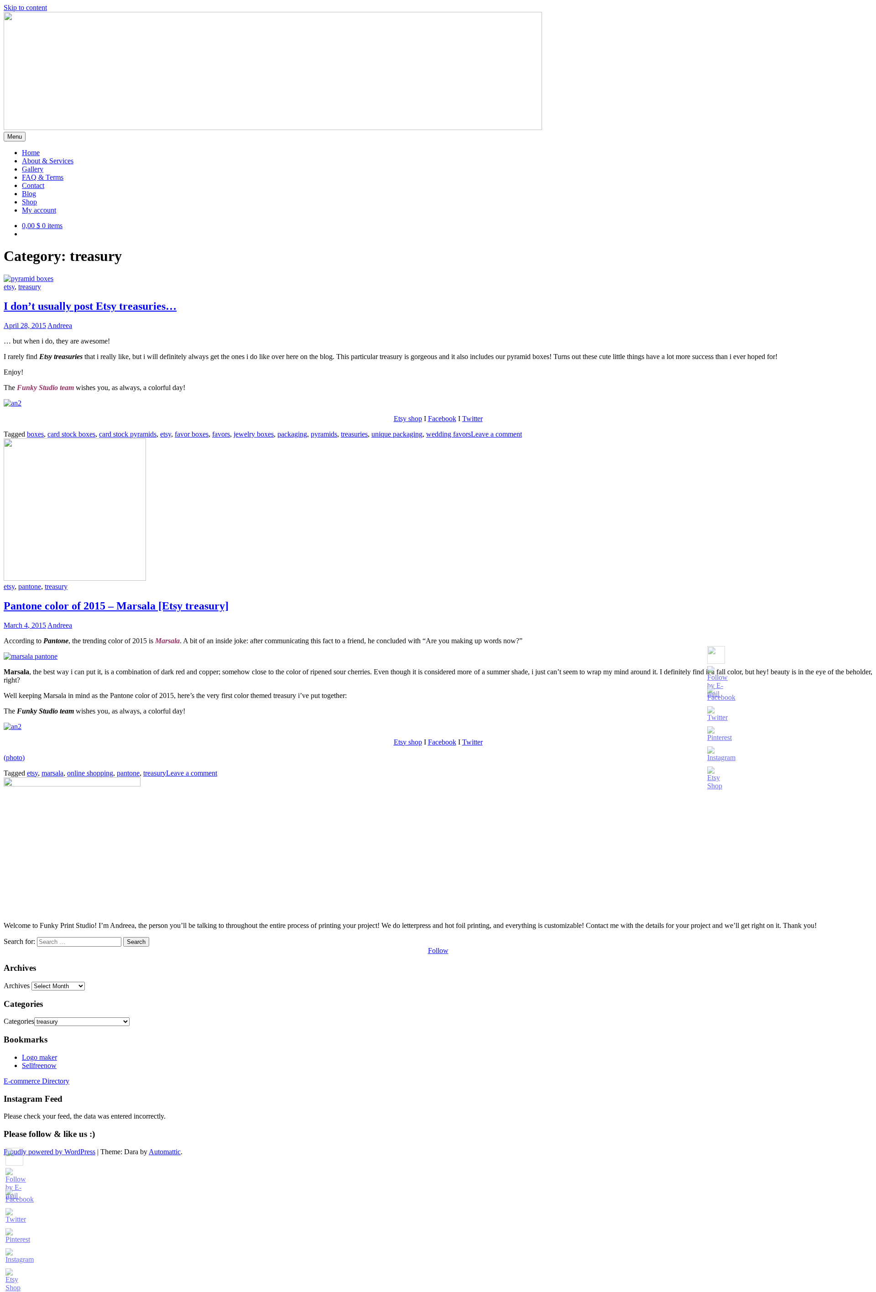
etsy (9, 287)
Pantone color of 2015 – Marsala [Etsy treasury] (116, 606)
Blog (29, 194)
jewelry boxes (254, 434)
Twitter (472, 418)
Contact (33, 185)
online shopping (90, 773)
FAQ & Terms (42, 177)
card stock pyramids (127, 434)
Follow (438, 950)
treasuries (354, 434)
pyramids (324, 434)
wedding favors (448, 434)
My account (39, 210)
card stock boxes (71, 434)
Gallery (32, 169)
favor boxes (192, 434)
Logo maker (39, 1057)
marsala (52, 773)
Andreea (59, 325)
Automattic (165, 1152)
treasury (29, 287)
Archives (17, 986)
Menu (14, 136)
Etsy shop (408, 418)
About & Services (47, 161)
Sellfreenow (39, 1065)
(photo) (14, 757)
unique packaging (396, 434)
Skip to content (25, 7)
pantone (29, 586)
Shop (29, 202)
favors (221, 434)
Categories (19, 1021)
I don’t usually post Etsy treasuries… (90, 306)
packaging (292, 434)
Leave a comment (496, 434)
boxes (35, 434)
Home (31, 152)
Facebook (442, 418)
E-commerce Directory (36, 1081)
